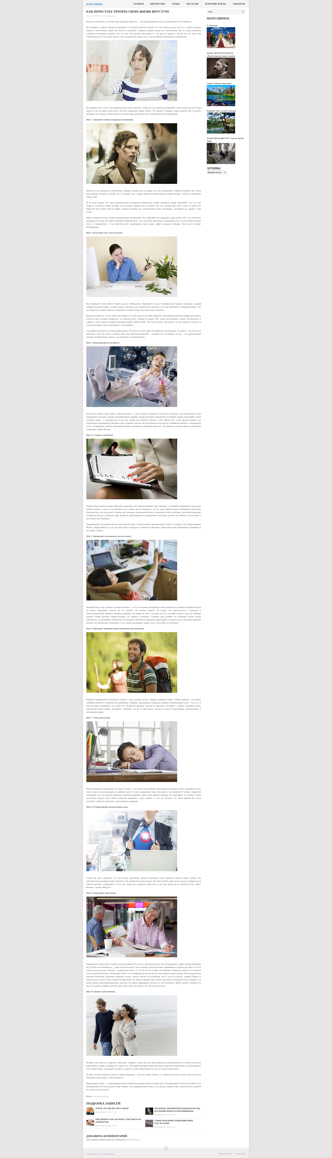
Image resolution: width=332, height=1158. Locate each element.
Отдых (176, 3)
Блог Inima (94, 4)
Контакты (240, 1154)
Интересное (157, 3)
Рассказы (192, 3)
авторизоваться (132, 1139)
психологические (101, 1096)
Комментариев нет (101, 1112)
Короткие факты (215, 3)
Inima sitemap (225, 1154)
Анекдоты (239, 3)
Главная (138, 3)
